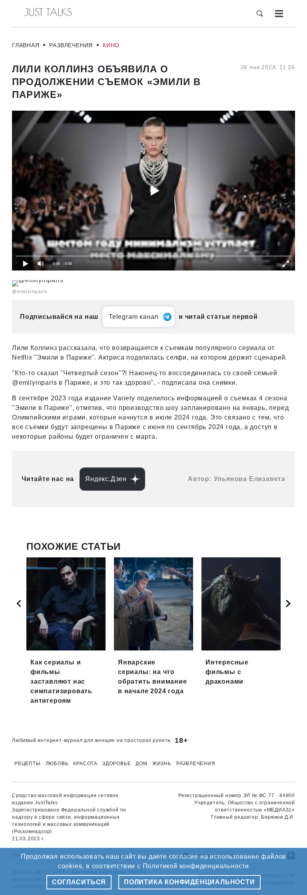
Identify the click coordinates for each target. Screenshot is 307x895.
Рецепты (27, 763)
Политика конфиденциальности (189, 882)
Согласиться (79, 882)
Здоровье (116, 763)
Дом (141, 763)
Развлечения (71, 45)
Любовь (57, 763)
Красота (85, 763)
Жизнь (161, 763)
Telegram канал (133, 316)
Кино (111, 45)
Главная (26, 45)
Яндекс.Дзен (106, 478)
